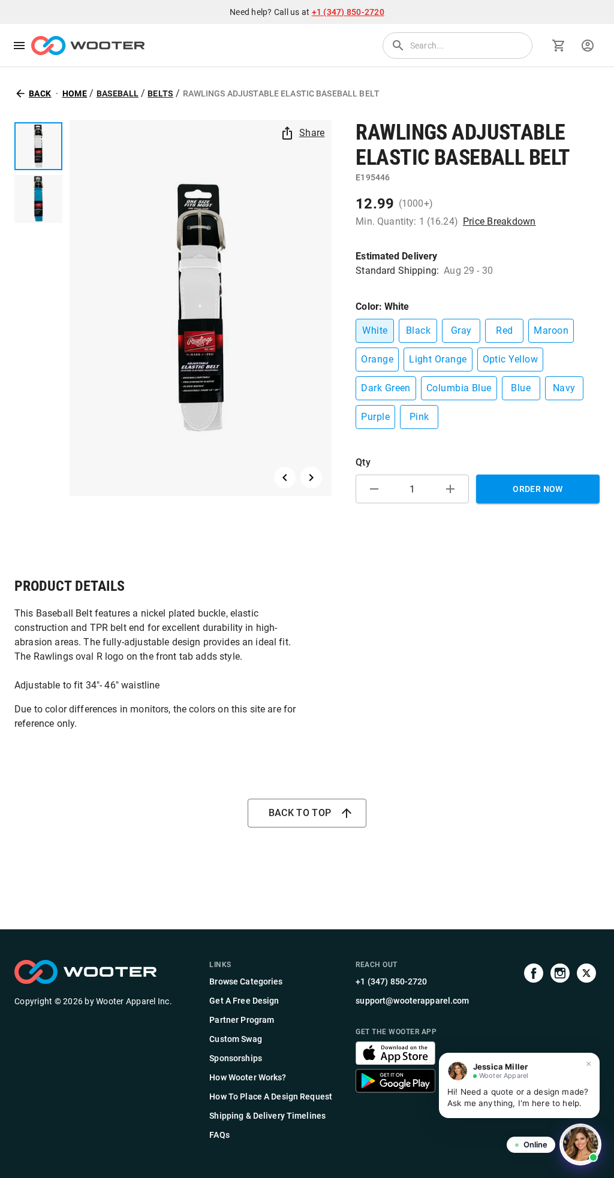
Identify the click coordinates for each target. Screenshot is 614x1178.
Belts (160, 93)
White (374, 330)
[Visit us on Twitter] (586, 1051)
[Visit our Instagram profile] (560, 1051)
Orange (377, 359)
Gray (461, 330)
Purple (375, 416)
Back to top (300, 812)
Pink (419, 416)
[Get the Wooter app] (395, 1061)
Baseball (118, 93)
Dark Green (386, 388)
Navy (564, 388)
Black (418, 330)
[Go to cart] (559, 46)
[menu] (19, 46)
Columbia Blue (459, 388)
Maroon (551, 330)
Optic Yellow (510, 359)
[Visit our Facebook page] (533, 1051)
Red (504, 330)
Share (311, 132)
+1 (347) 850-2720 (348, 12)
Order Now (538, 489)
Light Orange (438, 359)
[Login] (588, 46)
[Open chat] (580, 1144)
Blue (521, 388)
